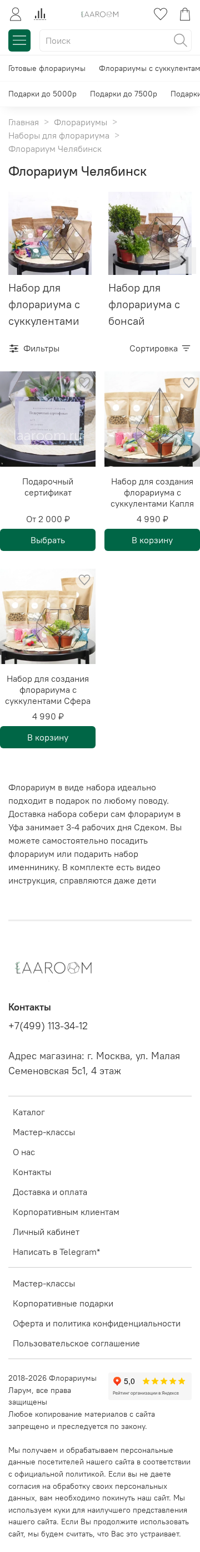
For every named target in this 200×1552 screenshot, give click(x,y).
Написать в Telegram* (56, 1251)
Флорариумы (80, 121)
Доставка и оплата (50, 1191)
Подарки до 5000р (42, 94)
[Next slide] (182, 260)
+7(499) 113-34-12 (48, 1026)
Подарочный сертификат (47, 487)
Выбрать (48, 539)
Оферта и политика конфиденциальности (97, 1323)
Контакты (32, 1171)
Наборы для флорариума (58, 135)
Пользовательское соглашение (76, 1343)
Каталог (29, 1111)
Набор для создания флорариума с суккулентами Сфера (48, 689)
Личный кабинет (46, 1231)
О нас (24, 1151)
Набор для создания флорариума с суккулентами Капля (152, 492)
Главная (23, 121)
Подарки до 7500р (123, 94)
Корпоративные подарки (63, 1303)
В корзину (152, 539)
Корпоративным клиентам (66, 1211)
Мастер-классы (44, 1131)
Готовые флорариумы (47, 68)
